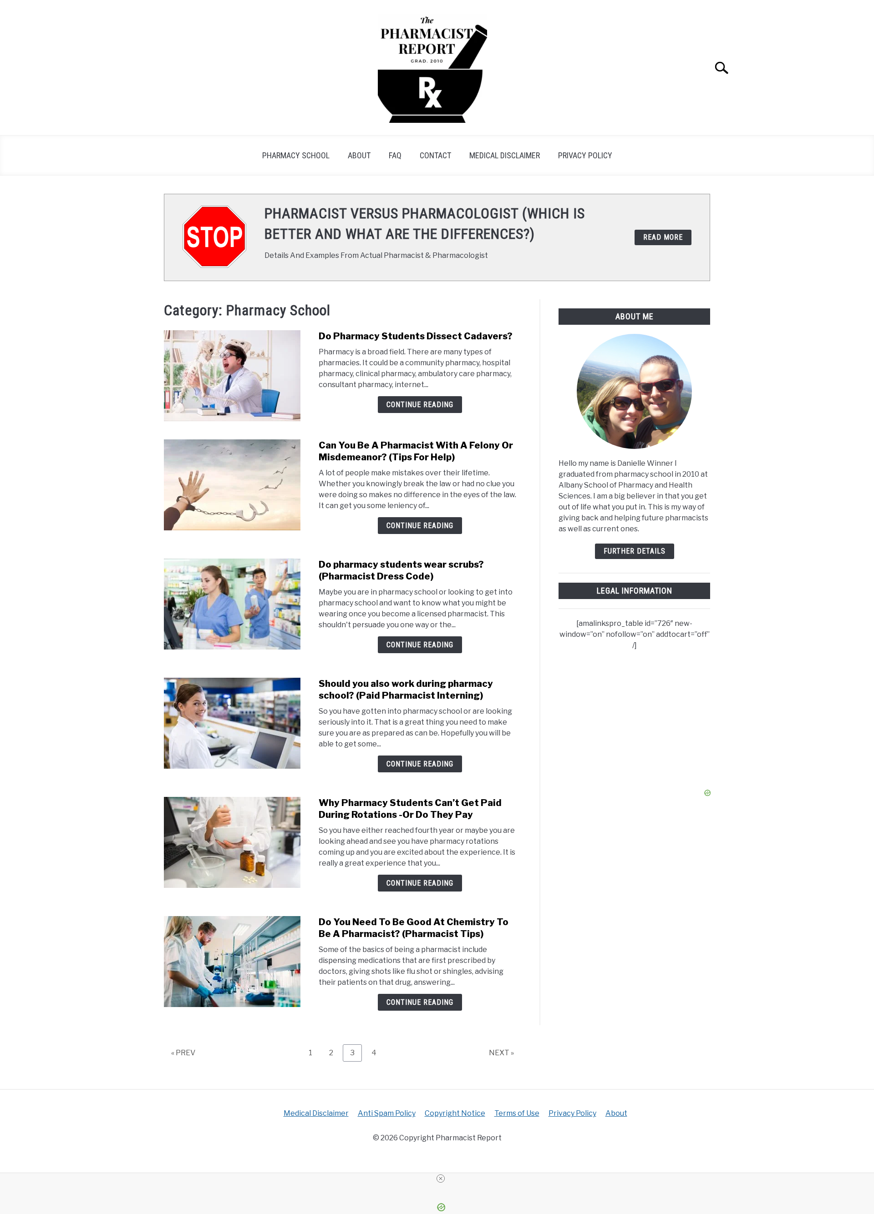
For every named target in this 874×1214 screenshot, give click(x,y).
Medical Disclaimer (504, 155)
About (359, 155)
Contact (435, 155)
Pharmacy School (296, 155)
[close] (441, 1178)
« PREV (183, 1052)
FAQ (395, 155)
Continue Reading (419, 404)
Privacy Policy (585, 155)
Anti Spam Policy (387, 1113)
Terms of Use (516, 1113)
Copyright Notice (455, 1113)
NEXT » (501, 1052)
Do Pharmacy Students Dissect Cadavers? (416, 336)
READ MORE (663, 237)
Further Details (635, 551)
